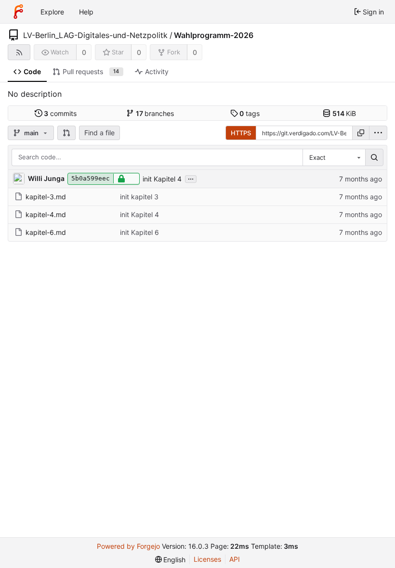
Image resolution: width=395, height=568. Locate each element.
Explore (52, 12)
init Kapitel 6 (139, 232)
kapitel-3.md (46, 197)
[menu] (378, 133)
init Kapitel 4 (162, 179)
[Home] (18, 11)
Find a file (99, 133)
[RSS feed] (19, 52)
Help (86, 12)
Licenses (207, 559)
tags (249, 113)
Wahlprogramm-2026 (213, 35)
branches (155, 113)
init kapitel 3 (139, 197)
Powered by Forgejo (128, 546)
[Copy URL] (360, 133)
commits (60, 113)
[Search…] (374, 157)
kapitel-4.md (46, 214)
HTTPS (241, 133)
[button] (66, 133)
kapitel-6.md (46, 232)
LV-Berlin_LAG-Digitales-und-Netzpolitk (95, 35)
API (234, 559)
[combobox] (334, 157)
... (191, 178)
